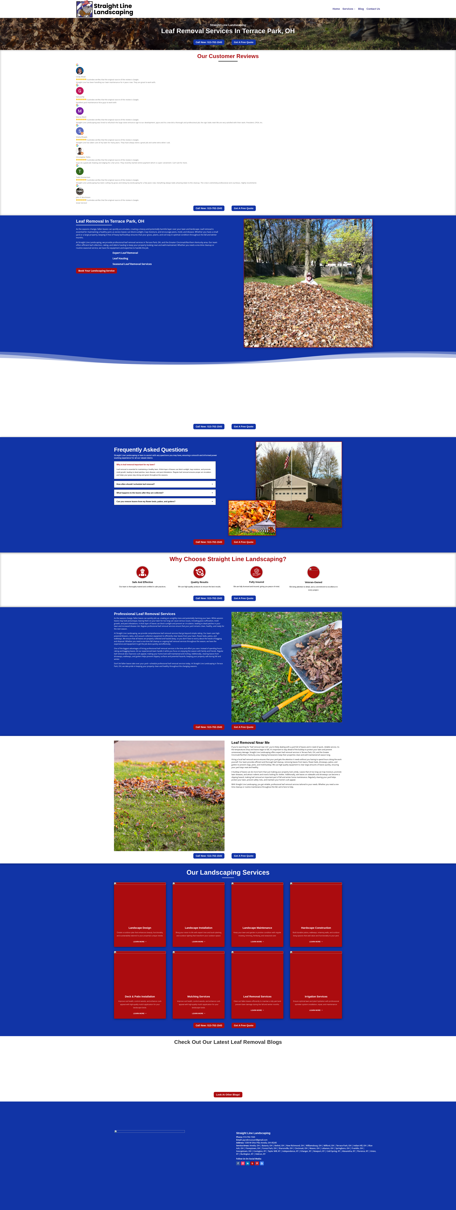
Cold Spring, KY (333, 1151)
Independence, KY (290, 1151)
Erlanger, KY (305, 1151)
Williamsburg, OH (314, 1145)
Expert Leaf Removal (125, 252)
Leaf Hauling (120, 258)
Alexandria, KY (348, 1151)
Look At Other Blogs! (228, 1094)
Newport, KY (319, 1151)
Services (347, 8)
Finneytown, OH (253, 1148)
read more (171, 1058)
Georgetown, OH (243, 1151)
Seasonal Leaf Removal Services (132, 264)
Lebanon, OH (327, 1148)
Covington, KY (259, 1151)
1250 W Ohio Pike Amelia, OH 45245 (261, 1142)
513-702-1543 (249, 1137)
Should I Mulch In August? (179, 1054)
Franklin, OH (357, 1148)
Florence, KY (362, 1151)
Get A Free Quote (243, 42)
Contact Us (373, 8)
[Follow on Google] (262, 1163)
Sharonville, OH (286, 1148)
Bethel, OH (279, 1145)
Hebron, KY (260, 1154)
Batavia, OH (267, 1145)
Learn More (138, 942)
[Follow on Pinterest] (257, 1163)
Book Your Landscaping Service (96, 270)
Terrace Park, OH (343, 1145)
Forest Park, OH (269, 1148)
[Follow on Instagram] (243, 1163)
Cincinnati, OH (301, 1148)
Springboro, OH (342, 1148)
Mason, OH (314, 1148)
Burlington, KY (246, 1154)
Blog (361, 8)
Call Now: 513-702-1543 (209, 42)
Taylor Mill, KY (274, 1151)
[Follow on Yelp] (252, 1163)
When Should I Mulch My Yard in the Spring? (188, 1076)
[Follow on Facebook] (238, 1163)
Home (336, 8)
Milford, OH (329, 1145)
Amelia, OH (255, 1145)
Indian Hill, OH (359, 1145)
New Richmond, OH (295, 1145)
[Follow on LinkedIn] (247, 1163)
